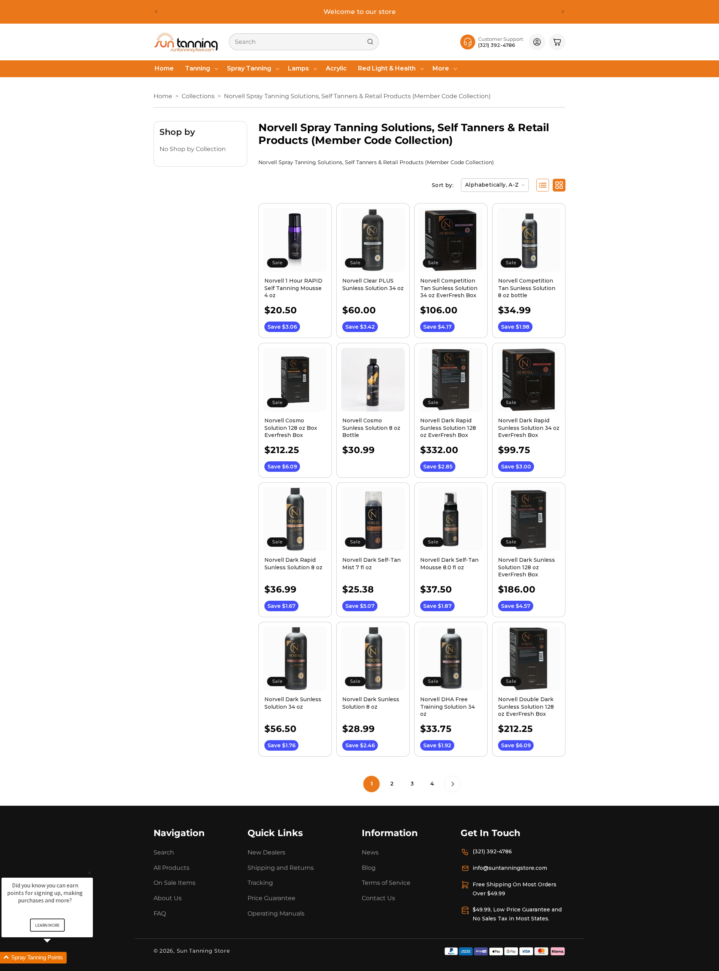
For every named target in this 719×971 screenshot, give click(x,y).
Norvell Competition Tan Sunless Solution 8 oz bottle (526, 288)
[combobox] (304, 41)
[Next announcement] (563, 11)
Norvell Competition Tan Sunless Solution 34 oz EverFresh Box (448, 288)
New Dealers (266, 852)
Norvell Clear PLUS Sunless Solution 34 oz (373, 284)
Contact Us (378, 898)
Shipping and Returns (281, 867)
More (441, 68)
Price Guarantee (271, 898)
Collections (198, 96)
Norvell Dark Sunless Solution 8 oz (370, 703)
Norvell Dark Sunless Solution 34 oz (292, 703)
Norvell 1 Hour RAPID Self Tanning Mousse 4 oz (293, 288)
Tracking (260, 883)
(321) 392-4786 (492, 851)
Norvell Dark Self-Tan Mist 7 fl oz (371, 564)
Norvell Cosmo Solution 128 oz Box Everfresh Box (290, 427)
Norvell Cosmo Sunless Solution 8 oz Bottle (371, 427)
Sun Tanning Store (203, 950)
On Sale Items (174, 883)
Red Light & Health (387, 68)
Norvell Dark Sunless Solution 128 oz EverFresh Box (526, 567)
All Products (171, 867)
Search (164, 852)
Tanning (197, 68)
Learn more (47, 925)
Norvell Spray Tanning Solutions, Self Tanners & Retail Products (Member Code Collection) (357, 96)
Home (163, 96)
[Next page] (452, 784)
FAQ (160, 913)
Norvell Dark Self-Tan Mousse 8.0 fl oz (449, 564)
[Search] (370, 41)
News (370, 852)
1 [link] (372, 783)
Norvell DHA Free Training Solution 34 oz (447, 706)
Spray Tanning (249, 68)
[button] (200, 68)
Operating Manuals (276, 913)
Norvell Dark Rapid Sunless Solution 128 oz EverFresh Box (448, 427)
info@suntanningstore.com (510, 868)
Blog (369, 867)
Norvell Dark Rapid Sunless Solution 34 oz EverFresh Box (528, 427)
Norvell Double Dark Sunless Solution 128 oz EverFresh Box (526, 706)
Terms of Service (386, 883)
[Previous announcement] (156, 11)
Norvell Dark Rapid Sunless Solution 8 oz (293, 564)
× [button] (89, 872)
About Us (168, 898)
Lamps (298, 68)
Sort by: (442, 185)
